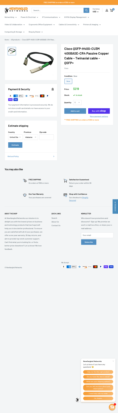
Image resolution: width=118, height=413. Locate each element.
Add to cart (75, 111)
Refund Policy (13, 156)
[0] (111, 10)
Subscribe (89, 242)
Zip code (42, 132)
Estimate (15, 145)
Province (27, 132)
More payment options (99, 116)
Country (11, 132)
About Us (55, 222)
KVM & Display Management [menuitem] (75, 17)
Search (54, 218)
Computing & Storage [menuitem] (13, 32)
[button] (115, 206)
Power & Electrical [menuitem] (28, 17)
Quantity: (68, 102)
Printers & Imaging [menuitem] (90, 24)
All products (15, 40)
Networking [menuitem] (9, 17)
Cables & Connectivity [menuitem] (68, 24)
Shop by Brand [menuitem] (34, 32)
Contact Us (56, 225)
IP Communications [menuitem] (50, 17)
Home (7, 40)
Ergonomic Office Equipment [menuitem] (40, 24)
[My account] (107, 10)
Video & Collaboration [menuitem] (13, 24)
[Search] (86, 10)
